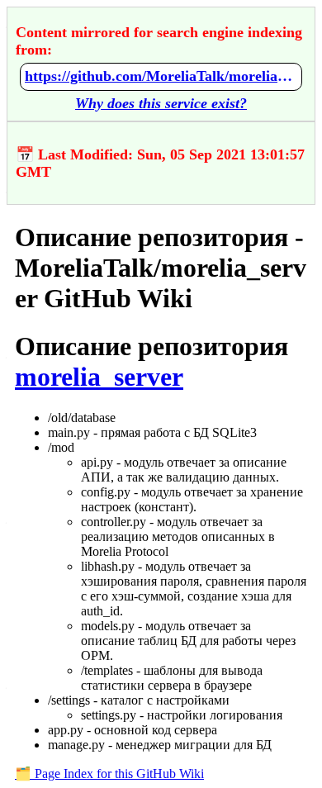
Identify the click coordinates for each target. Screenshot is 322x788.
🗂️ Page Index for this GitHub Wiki (109, 774)
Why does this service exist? (161, 103)
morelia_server (99, 377)
